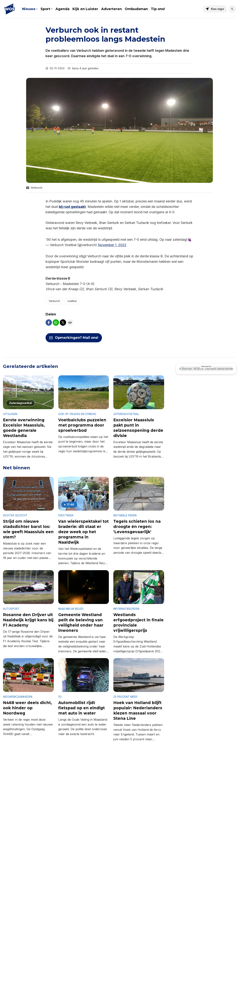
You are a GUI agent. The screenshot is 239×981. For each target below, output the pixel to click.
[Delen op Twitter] (63, 322)
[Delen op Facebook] (49, 322)
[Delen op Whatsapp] (56, 322)
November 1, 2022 (112, 245)
